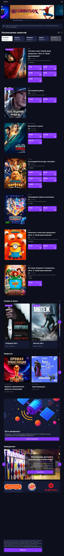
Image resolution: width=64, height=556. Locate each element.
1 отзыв (30, 278)
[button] (11, 13)
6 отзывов (30, 241)
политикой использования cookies (32, 546)
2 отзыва (30, 203)
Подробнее (14, 27)
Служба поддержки (32, 439)
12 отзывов (31, 62)
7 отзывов (30, 168)
